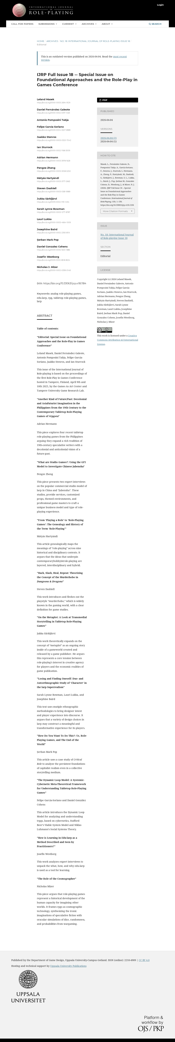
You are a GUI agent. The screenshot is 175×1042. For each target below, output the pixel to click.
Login (160, 4)
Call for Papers (22, 23)
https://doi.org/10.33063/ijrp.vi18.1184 (64, 283)
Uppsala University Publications (68, 966)
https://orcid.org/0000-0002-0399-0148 (54, 270)
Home (40, 41)
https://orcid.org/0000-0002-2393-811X (53, 233)
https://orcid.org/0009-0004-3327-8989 (53, 130)
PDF (104, 100)
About (106, 23)
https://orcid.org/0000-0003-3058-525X (54, 171)
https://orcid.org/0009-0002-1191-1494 (53, 202)
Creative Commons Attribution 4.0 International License (117, 340)
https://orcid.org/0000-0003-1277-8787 (53, 212)
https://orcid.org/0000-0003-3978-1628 (53, 161)
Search (156, 23)
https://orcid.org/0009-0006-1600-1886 (53, 250)
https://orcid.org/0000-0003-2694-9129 (53, 103)
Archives (88, 23)
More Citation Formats (115, 211)
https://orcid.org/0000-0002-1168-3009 (53, 150)
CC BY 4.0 (144, 960)
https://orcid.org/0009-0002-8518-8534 (53, 260)
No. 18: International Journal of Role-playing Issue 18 (95, 41)
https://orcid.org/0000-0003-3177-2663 (53, 181)
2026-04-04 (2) (108, 138)
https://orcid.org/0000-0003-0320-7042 (54, 140)
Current (68, 23)
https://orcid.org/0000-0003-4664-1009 (54, 222)
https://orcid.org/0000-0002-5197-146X (53, 113)
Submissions (46, 23)
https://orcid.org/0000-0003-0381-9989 (53, 192)
